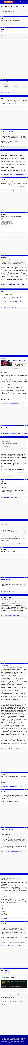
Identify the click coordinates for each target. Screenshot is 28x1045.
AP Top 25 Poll (5, 487)
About (14, 1041)
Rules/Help (6, 1043)
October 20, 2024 (8, 303)
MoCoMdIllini (4, 549)
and (6, 92)
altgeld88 (3, 791)
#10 (24, 289)
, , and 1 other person (13, 24)
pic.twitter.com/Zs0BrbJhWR (10, 299)
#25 (24, 968)
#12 (24, 425)
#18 (24, 595)
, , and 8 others (13, 190)
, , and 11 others (11, 497)
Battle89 (3, 29)
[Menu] (2, 2)
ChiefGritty (3, 358)
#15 (24, 519)
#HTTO (13, 297)
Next (14, 14)
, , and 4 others (12, 285)
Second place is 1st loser (7, 82)
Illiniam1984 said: (5, 441)
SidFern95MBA (4, 665)
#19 (24, 663)
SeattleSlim (3, 179)
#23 (24, 873)
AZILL (2, 98)
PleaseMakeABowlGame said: (8, 582)
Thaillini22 (3, 214)
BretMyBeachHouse (5, 579)
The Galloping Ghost (6, 597)
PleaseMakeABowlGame (6, 522)
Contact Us (10, 1041)
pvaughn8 (3, 923)
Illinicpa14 (3, 257)
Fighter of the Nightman (7, 131)
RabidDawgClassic (5, 970)
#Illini (8, 297)
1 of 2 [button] (10, 14)
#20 (24, 772)
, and (8, 591)
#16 (24, 547)
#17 (24, 577)
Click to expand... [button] (14, 536)
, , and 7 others (10, 805)
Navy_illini (3, 876)
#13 (24, 436)
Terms (17, 1041)
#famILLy (18, 297)
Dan (2, 18)
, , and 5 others (13, 233)
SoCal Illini (3, 152)
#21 (24, 789)
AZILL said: (4, 133)
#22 (24, 827)
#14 (24, 479)
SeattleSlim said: (5, 260)
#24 (24, 921)
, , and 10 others (10, 555)
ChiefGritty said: (5, 446)
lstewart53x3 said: (5, 926)
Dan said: (4, 84)
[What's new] (26, 1)
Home (2, 1041)
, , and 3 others (13, 174)
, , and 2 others (15, 433)
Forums (5, 1041)
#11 (24, 355)
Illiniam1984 (4, 427)
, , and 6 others (13, 403)
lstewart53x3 (4, 774)
